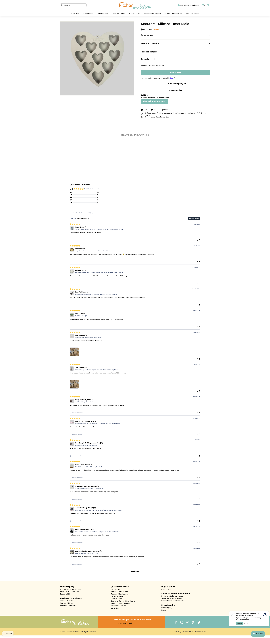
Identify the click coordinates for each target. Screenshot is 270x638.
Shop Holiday (103, 13)
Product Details (149, 52)
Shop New (75, 13)
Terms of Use (188, 632)
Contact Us (115, 589)
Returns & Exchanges (119, 594)
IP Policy (177, 632)
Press (163, 610)
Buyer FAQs (166, 589)
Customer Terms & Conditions (123, 601)
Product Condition (150, 43)
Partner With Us (66, 601)
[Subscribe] (149, 623)
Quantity (145, 59)
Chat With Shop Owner (154, 101)
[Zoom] (97, 58)
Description (147, 35)
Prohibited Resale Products (172, 601)
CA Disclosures (117, 596)
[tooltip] (185, 83)
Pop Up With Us (66, 603)
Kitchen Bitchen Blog (173, 13)
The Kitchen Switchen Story (71, 589)
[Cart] (208, 5)
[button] (175, 83)
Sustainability (65, 594)
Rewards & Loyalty (118, 606)
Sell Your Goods (192, 13)
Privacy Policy (200, 632)
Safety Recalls (116, 599)
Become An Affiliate (68, 606)
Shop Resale (88, 13)
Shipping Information (119, 591)
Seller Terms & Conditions (171, 598)
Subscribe (115, 608)
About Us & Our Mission (69, 591)
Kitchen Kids (134, 13)
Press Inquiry (166, 608)
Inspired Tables (119, 13)
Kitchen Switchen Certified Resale (155, 97)
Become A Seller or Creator (172, 596)
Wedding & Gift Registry (120, 603)
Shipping (144, 65)
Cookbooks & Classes (152, 13)
